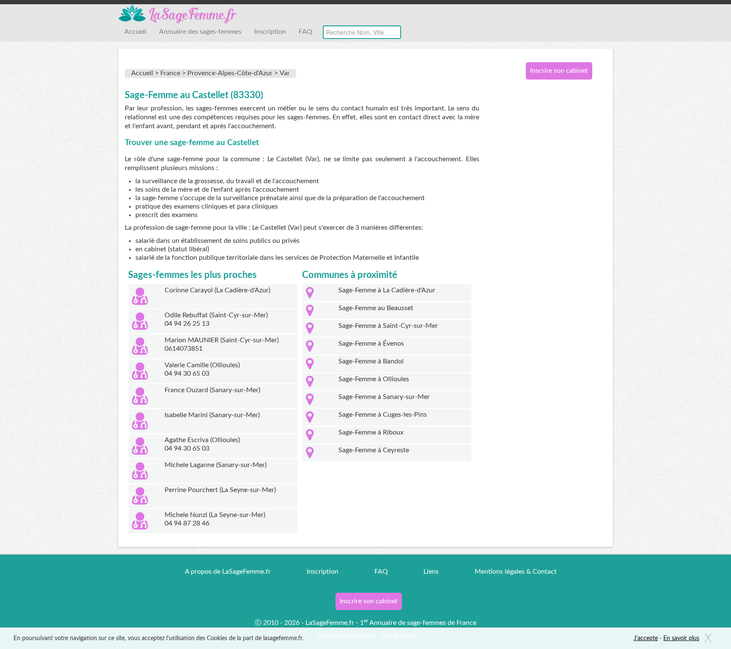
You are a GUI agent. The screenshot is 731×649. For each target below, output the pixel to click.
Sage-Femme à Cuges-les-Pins (382, 414)
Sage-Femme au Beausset (375, 308)
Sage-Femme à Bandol (371, 361)
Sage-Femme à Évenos (371, 343)
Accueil (135, 31)
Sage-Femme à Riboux (371, 432)
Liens (431, 571)
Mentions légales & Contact (516, 571)
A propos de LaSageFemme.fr (228, 571)
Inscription (270, 31)
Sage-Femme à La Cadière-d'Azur (386, 290)
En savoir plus (681, 638)
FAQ (305, 31)
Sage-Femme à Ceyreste (373, 450)
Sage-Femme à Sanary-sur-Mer (384, 396)
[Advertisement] (556, 223)
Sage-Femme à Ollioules (373, 379)
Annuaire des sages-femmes (200, 31)
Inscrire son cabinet (559, 70)
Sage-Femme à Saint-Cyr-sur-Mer (388, 325)
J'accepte (646, 638)
